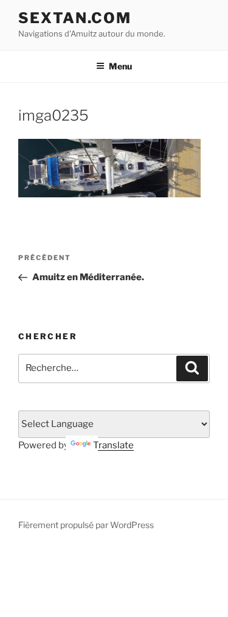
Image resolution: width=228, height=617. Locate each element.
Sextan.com (74, 18)
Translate (113, 445)
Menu (120, 66)
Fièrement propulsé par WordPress (86, 525)
